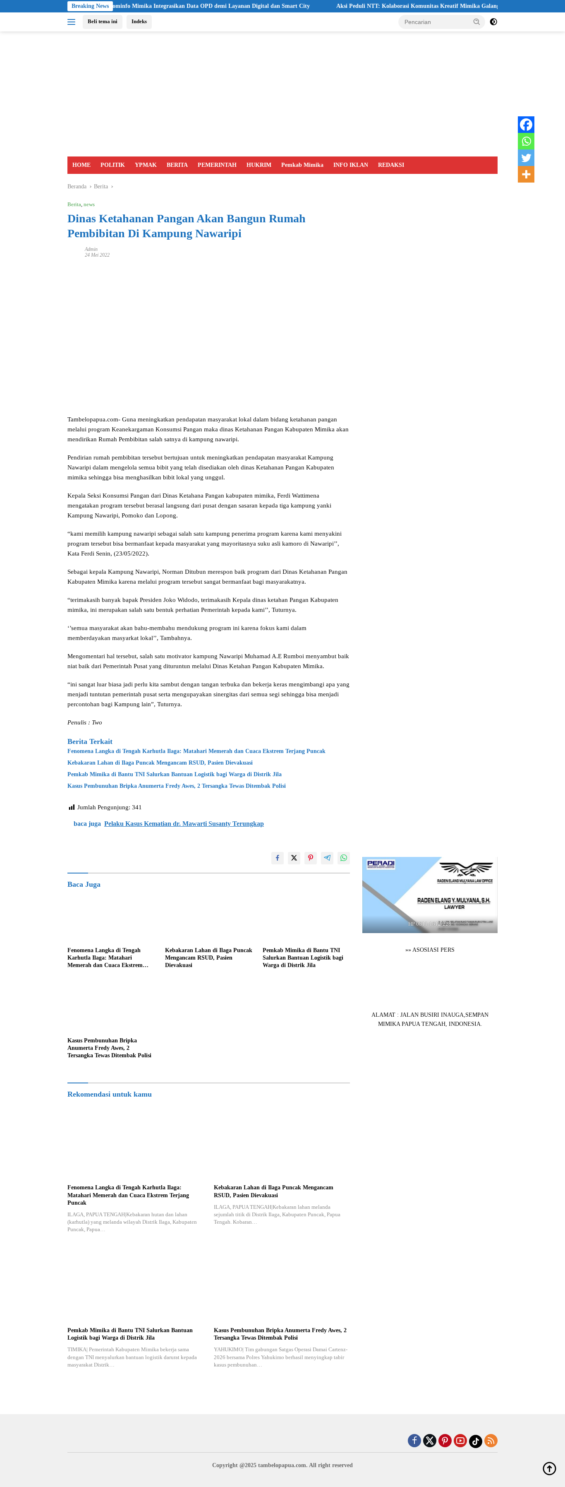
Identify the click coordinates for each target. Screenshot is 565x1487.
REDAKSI (391, 165)
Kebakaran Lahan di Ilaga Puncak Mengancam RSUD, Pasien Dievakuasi (160, 763)
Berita (74, 204)
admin (91, 249)
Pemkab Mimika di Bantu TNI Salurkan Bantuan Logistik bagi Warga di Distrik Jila (174, 774)
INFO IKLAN (350, 165)
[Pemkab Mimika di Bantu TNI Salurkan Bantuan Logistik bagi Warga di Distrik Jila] (306, 918)
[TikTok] (475, 1441)
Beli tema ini (102, 21)
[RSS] (491, 1441)
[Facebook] (526, 124)
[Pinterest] (445, 1441)
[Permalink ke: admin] (74, 251)
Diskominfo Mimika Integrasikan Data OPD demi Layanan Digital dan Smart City (176, 6)
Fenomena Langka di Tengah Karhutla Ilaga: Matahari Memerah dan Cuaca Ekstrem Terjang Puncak (196, 751)
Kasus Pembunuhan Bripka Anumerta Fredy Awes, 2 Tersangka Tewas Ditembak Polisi (176, 786)
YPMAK (146, 165)
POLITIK (113, 165)
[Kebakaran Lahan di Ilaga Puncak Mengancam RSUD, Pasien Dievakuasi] (209, 918)
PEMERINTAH (217, 165)
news (89, 204)
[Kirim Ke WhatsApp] (344, 858)
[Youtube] (460, 1441)
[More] (526, 174)
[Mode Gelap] (493, 22)
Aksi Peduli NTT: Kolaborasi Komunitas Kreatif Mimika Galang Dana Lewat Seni (410, 6)
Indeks (139, 21)
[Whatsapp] (526, 141)
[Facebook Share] (277, 858)
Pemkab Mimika (302, 165)
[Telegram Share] (327, 858)
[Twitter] (526, 157)
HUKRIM (259, 165)
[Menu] (73, 22)
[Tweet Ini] (294, 858)
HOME (81, 165)
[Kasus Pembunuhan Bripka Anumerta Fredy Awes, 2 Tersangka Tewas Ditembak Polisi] (111, 1008)
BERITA (177, 165)
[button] (477, 21)
